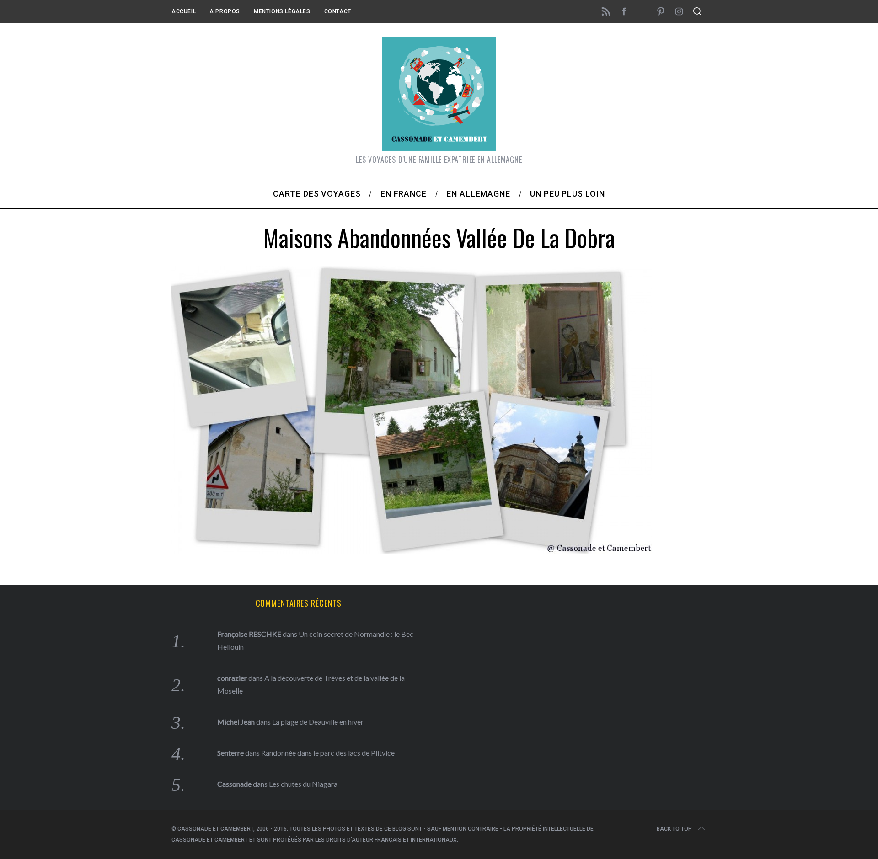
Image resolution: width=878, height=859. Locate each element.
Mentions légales (282, 11)
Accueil (183, 11)
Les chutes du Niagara (303, 783)
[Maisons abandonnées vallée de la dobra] (411, 551)
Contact (337, 11)
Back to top (674, 829)
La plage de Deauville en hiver (318, 721)
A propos (224, 11)
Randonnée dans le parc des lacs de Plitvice (328, 752)
